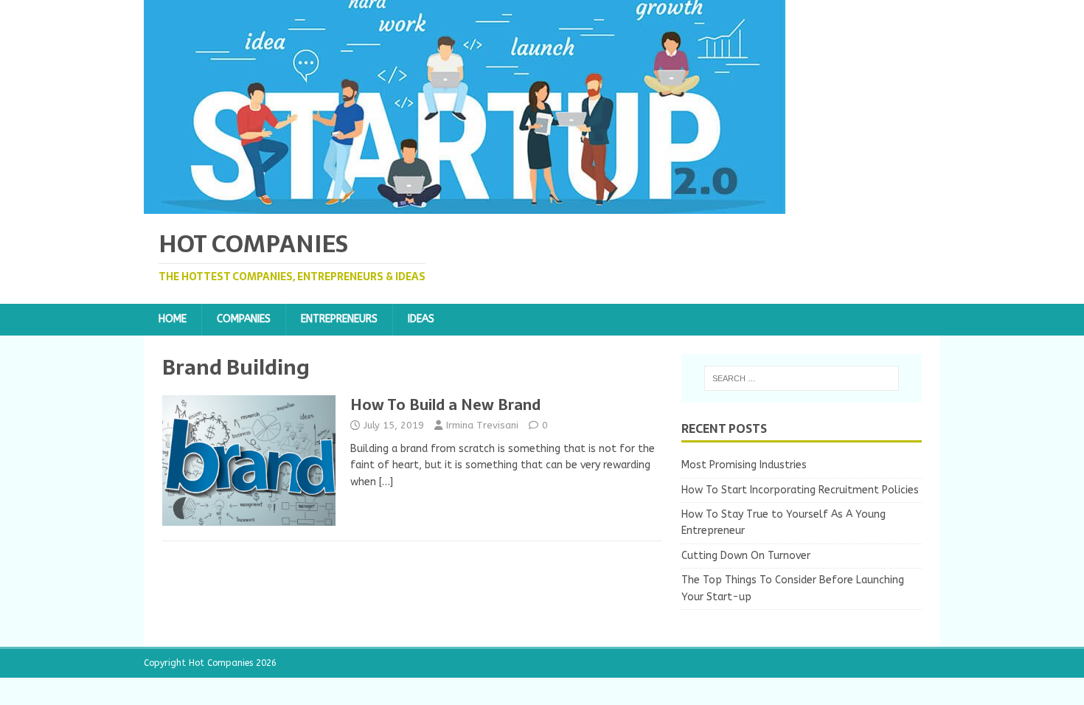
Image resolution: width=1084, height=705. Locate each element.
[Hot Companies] (464, 205)
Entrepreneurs (339, 319)
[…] (386, 482)
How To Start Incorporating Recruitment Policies (800, 490)
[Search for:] (801, 378)
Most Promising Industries (744, 465)
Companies (244, 319)
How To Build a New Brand (445, 405)
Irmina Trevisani (482, 425)
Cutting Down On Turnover (745, 555)
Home (173, 319)
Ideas (421, 319)
